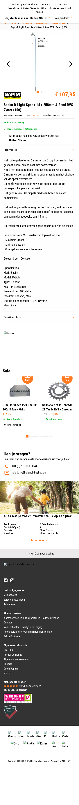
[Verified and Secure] (11, 711)
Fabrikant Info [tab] (12, 317)
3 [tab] (32, 436)
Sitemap (8, 663)
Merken (7, 673)
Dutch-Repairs (11, 668)
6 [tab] (38, 436)
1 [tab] (38, 92)
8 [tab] (43, 436)
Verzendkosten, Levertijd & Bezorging (23, 627)
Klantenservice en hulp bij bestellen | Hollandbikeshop (31, 618)
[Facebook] (6, 580)
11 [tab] (49, 436)
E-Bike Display (46, 530)
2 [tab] (41, 92)
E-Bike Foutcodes (13, 636)
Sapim (35, 115)
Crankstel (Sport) (12, 527)
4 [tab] (34, 436)
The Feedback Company (15, 690)
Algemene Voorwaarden (16, 659)
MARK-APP (66, 761)
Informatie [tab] (10, 150)
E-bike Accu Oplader (49, 533)
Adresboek (9, 604)
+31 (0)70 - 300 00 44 (24, 466)
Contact (8, 622)
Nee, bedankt (62, 18)
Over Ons (8, 649)
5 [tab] (36, 436)
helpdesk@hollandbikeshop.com (30, 472)
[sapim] (12, 95)
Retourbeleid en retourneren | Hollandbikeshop (28, 631)
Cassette (8, 530)
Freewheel (8, 533)
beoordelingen (30, 686)
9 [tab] (45, 436)
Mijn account (10, 594)
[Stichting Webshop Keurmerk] (18, 698)
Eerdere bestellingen (14, 599)
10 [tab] (47, 436)
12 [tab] (52, 436)
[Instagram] (12, 580)
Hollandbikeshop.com (40, 761)
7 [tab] (41, 436)
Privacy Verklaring (13, 654)
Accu (42, 527)
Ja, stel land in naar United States (26, 18)
